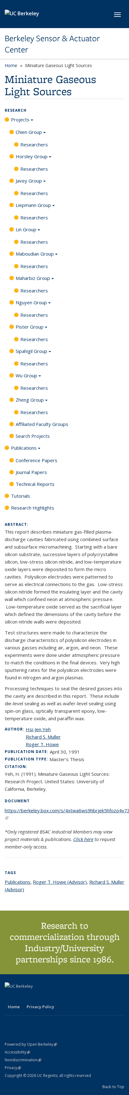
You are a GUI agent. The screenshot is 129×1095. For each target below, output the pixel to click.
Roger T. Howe (42, 744)
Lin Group (26, 229)
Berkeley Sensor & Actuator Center (52, 44)
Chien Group (29, 132)
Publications (24, 448)
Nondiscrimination (23, 1060)
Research (16, 110)
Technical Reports (35, 484)
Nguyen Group (31, 302)
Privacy (13, 1067)
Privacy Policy (40, 1006)
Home (11, 65)
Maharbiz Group (33, 278)
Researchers (34, 144)
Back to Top (113, 1086)
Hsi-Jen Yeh (38, 729)
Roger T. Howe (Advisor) (60, 882)
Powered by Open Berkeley (31, 1044)
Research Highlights (32, 508)
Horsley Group (32, 156)
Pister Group (30, 327)
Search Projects (33, 436)
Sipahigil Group (31, 351)
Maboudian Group (35, 254)
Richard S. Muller (43, 737)
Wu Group (26, 375)
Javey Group (29, 181)
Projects (20, 119)
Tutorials (20, 496)
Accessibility (17, 1052)
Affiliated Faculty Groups (42, 424)
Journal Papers (31, 472)
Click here (83, 839)
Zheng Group (30, 400)
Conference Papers (36, 460)
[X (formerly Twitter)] (10, 996)
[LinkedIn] (22, 996)
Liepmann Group (33, 205)
